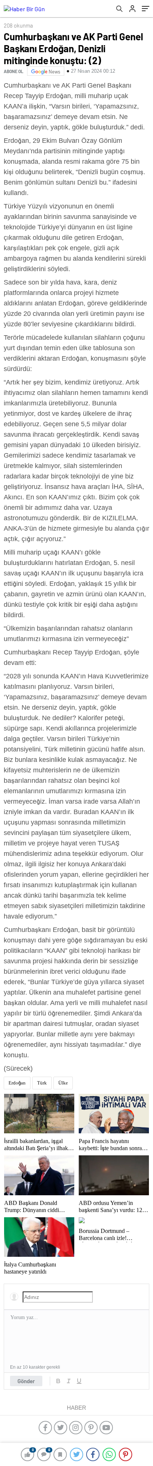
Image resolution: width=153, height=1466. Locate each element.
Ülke (63, 1083)
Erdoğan (17, 1083)
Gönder (26, 1381)
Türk (42, 1083)
